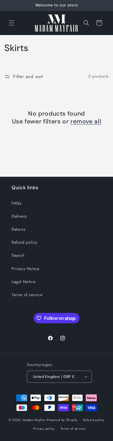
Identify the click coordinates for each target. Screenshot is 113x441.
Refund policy (24, 242)
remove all (85, 121)
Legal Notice (23, 282)
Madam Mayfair (34, 419)
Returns (18, 229)
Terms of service (27, 295)
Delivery (19, 216)
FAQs (16, 203)
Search (18, 255)
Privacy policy (44, 428)
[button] (11, 23)
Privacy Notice (25, 268)
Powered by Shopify (62, 419)
